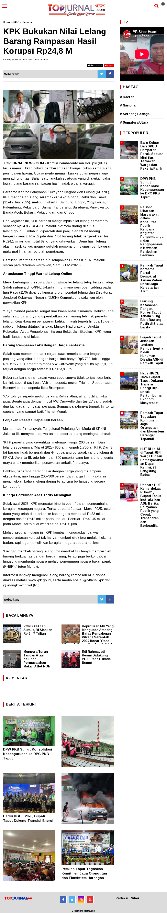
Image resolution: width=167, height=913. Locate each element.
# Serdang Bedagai (135, 114)
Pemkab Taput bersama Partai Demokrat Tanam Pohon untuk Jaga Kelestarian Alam (151, 278)
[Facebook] (110, 74)
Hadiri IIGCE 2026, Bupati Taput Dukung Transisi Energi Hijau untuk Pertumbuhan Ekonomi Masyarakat (151, 388)
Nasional (27, 22)
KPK (16, 22)
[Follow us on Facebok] (63, 899)
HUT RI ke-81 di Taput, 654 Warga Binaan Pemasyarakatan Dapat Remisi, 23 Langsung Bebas (151, 461)
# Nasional (128, 105)
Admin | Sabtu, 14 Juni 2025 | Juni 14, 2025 (25, 59)
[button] (163, 2)
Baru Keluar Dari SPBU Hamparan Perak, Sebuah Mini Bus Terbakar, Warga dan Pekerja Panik (152, 155)
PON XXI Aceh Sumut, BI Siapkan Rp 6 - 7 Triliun (37, 629)
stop (110, 65)
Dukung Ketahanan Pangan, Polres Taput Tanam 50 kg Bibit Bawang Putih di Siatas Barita (151, 314)
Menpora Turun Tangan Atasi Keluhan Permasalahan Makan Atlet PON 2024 (26, 661)
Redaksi (121, 898)
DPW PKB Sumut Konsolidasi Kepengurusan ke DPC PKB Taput (27, 753)
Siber (135, 898)
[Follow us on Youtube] (90, 899)
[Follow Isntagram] (81, 899)
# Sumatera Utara (134, 122)
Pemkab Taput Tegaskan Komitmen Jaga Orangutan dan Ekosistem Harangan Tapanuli (152, 425)
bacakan (96, 65)
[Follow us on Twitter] (72, 899)
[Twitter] (102, 74)
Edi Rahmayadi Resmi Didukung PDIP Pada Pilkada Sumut (96, 657)
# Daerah (127, 97)
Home (6, 22)
